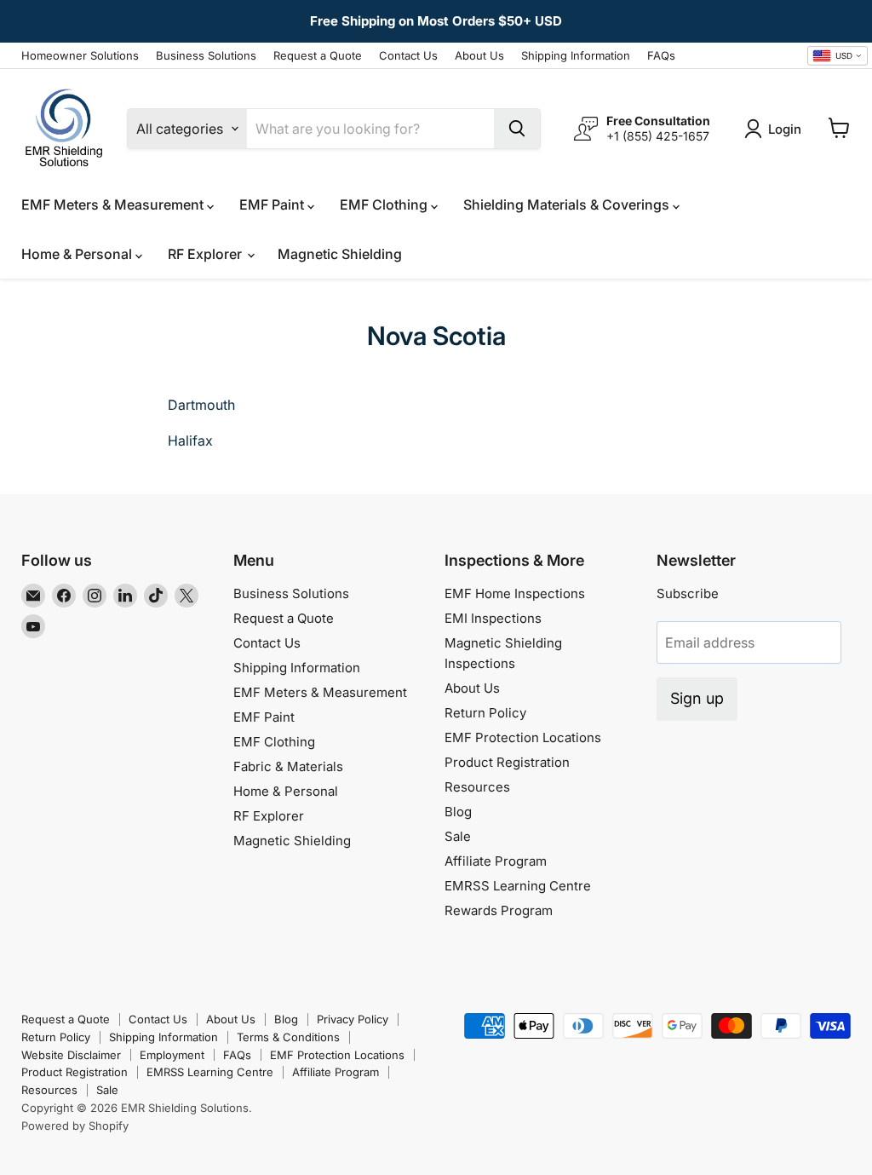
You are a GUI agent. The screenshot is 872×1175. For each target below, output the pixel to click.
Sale (458, 836)
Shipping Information (575, 55)
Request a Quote (317, 55)
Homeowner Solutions (80, 55)
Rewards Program (499, 910)
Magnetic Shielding (340, 253)
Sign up (697, 698)
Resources (477, 787)
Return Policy (485, 713)
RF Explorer (206, 253)
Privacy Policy (352, 1019)
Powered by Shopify (75, 1125)
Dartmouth (201, 404)
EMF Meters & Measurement (114, 204)
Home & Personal (78, 253)
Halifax (190, 440)
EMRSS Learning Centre (518, 886)
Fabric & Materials (288, 766)
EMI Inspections (493, 618)
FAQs (661, 55)
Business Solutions (206, 55)
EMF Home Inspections (515, 593)
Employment (172, 1055)
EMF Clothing (385, 204)
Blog (458, 811)
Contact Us (408, 55)
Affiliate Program (496, 861)
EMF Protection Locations (523, 737)
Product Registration (507, 762)
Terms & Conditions (288, 1037)
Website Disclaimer (71, 1055)
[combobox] (837, 56)
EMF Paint (273, 204)
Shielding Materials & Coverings (568, 204)
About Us (479, 55)
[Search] (517, 128)
